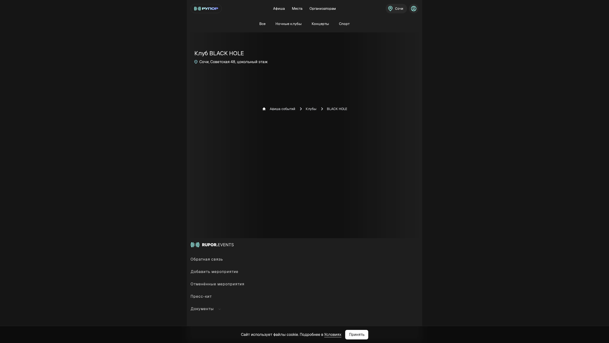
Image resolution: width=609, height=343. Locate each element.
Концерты (320, 23)
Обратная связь (207, 259)
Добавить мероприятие (214, 271)
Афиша (279, 8)
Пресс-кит (201, 296)
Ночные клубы (288, 23)
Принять (356, 334)
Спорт (344, 23)
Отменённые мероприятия (217, 284)
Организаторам (322, 8)
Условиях (332, 334)
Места (297, 8)
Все (262, 23)
